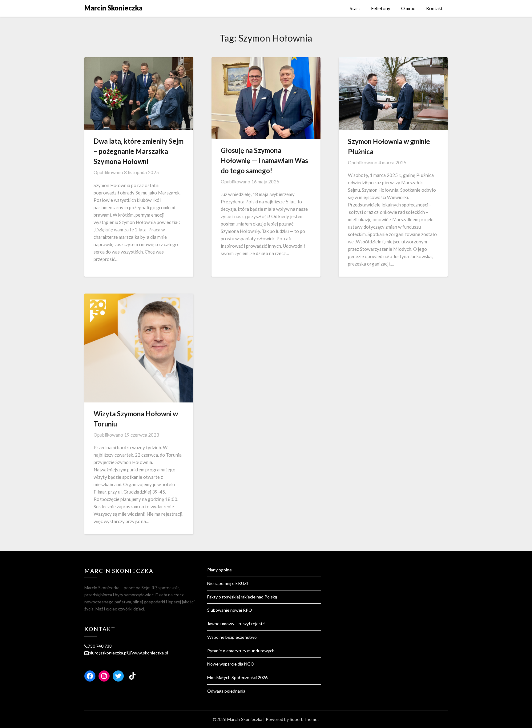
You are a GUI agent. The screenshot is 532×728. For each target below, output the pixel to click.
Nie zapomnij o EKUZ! (227, 583)
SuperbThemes (305, 719)
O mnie (408, 8)
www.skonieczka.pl (150, 652)
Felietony (380, 8)
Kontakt (434, 8)
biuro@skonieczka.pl (108, 652)
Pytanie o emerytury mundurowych (241, 650)
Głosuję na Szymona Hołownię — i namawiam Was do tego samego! (264, 160)
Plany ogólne (219, 569)
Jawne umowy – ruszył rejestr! (237, 623)
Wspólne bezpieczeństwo (232, 637)
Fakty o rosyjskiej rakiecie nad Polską (242, 596)
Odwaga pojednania (226, 691)
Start (355, 8)
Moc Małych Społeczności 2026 (237, 677)
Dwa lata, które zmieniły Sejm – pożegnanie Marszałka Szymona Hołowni (138, 151)
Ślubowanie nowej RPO (229, 610)
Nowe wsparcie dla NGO (230, 663)
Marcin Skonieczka (113, 8)
